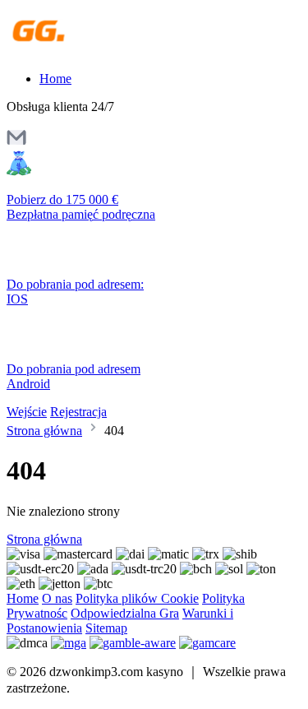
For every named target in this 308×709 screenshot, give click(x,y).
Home (55, 79)
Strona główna (44, 431)
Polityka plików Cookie (137, 598)
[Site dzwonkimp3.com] (78, 51)
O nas (57, 598)
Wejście (27, 412)
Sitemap (106, 628)
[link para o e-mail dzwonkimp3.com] (16, 143)
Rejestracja (78, 412)
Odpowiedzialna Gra (125, 613)
